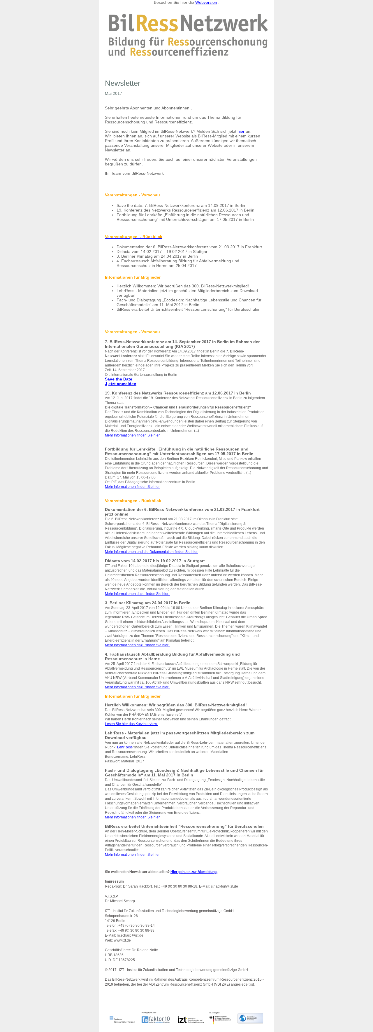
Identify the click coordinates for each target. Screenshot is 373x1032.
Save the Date (118, 379)
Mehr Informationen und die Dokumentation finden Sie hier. (151, 552)
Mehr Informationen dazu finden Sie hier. (137, 594)
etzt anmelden (122, 383)
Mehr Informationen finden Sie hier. (132, 435)
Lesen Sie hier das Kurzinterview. (131, 724)
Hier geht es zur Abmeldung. (193, 872)
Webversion (206, 2)
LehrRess (125, 747)
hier (240, 131)
